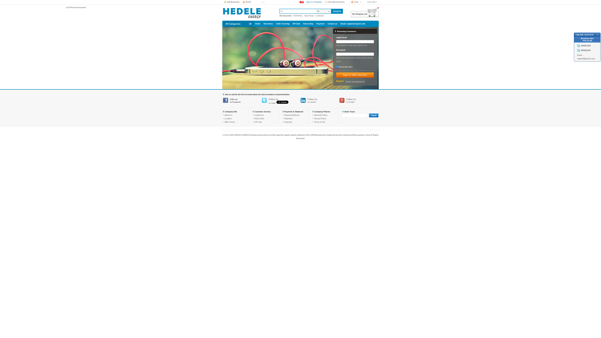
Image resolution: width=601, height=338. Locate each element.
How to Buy (308, 24)
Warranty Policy (320, 115)
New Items (268, 24)
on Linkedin (312, 100)
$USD (248, 2)
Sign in (309, 2)
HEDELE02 (586, 46)
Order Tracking (282, 24)
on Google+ (351, 100)
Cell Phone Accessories (247, 12)
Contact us (332, 24)
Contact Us (259, 115)
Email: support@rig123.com (352, 24)
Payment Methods (292, 115)
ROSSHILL (298, 16)
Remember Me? (346, 67)
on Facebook (235, 100)
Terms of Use (319, 122)
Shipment (288, 119)
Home (257, 24)
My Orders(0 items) (336, 2)
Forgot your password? (355, 81)
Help (356, 2)
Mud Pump (309, 16)
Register (318, 2)
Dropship (288, 122)
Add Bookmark (233, 2)
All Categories (233, 24)
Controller (319, 16)
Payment (320, 24)
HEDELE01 (586, 50)
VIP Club (296, 24)
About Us (228, 115)
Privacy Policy (320, 119)
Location (228, 119)
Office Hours (229, 122)
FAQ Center (259, 119)
